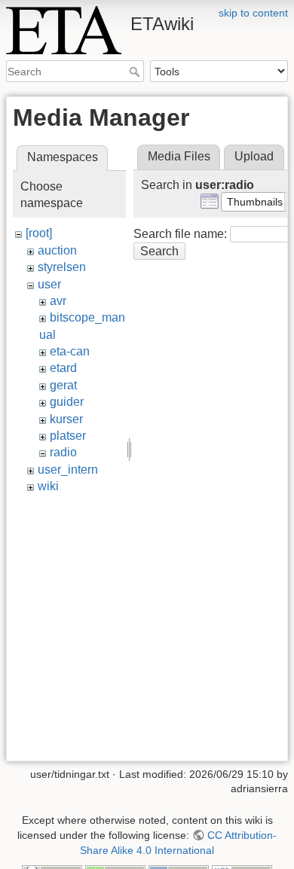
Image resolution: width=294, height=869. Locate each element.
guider (67, 401)
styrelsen (62, 267)
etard (63, 367)
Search (136, 71)
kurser (66, 419)
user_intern (68, 469)
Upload (254, 156)
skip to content (253, 13)
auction (57, 250)
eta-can (70, 351)
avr (58, 300)
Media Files (179, 156)
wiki (48, 486)
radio (63, 452)
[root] (39, 233)
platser (68, 435)
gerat (63, 385)
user (49, 284)
